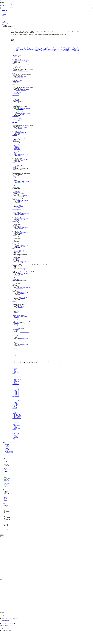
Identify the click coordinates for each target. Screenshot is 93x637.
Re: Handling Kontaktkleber (23, 127)
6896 (7, 486)
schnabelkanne (18, 282)
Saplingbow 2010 (17, 145)
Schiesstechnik (14, 225)
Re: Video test (21, 306)
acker (5, 479)
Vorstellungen (14, 270)
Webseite (13, 263)
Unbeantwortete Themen (16, 53)
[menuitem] (6, 12)
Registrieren (4, 22)
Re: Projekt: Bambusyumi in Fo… (24, 213)
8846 (9, 482)
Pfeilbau (13, 162)
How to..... (14, 172)
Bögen (13, 63)
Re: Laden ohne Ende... (22, 268)
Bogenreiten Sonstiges (15, 116)
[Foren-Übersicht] (3, 0)
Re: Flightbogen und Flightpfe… (24, 154)
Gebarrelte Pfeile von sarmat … (24, 71)
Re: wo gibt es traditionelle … (23, 195)
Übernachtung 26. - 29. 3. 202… (24, 245)
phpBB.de (11, 630)
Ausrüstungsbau (14, 124)
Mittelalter (14, 184)
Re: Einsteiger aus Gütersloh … (24, 273)
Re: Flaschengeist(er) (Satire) (23, 232)
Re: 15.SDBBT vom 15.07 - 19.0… (24, 261)
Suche (3, 20)
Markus (17, 233)
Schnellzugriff (4, 10)
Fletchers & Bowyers (15, 279)
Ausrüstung (16, 179)
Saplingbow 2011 (17, 146)
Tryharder (5, 497)
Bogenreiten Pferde (15, 105)
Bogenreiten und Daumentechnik (17, 92)
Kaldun (17, 228)
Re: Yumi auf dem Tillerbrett (23, 218)
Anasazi (17, 237)
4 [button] (14, 352)
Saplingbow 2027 (17, 152)
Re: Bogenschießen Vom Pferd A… (24, 108)
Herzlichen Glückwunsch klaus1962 (18, 327)
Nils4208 (5, 495)
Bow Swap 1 (16, 153)
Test (13, 303)
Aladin (5, 493)
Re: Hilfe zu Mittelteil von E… (24, 65)
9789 (8, 480)
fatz (4, 485)
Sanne (17, 206)
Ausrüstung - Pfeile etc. (16, 221)
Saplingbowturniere (17, 143)
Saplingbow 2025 (17, 150)
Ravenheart (17, 269)
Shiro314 (5, 500)
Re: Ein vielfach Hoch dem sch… (24, 297)
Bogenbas (17, 251)
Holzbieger (17, 133)
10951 (7, 479)
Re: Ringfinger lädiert (22, 76)
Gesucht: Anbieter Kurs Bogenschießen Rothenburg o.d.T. (21, 321)
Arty (4, 625)
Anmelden (4, 21)
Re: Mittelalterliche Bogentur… (24, 200)
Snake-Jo (17, 109)
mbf (16, 66)
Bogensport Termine (15, 258)
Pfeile (13, 68)
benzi (16, 119)
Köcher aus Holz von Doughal (24, 181)
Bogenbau (14, 140)
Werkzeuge (14, 167)
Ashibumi (17, 214)
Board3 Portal (6, 618)
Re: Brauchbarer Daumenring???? (24, 113)
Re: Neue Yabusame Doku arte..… (24, 118)
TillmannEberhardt (19, 61)
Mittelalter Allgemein (15, 187)
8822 (8, 483)
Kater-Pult (17, 98)
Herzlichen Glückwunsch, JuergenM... (18, 315)
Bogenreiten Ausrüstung (16, 110)
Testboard (14, 301)
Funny (13, 248)
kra (16, 223)
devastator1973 (18, 90)
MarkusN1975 (6, 498)
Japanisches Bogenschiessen (16, 209)
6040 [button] (15, 355)
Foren (3, 15)
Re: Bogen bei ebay (22, 250)
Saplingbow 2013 (17, 148)
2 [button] (14, 348)
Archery (13, 284)
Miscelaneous (14, 295)
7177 (6, 484)
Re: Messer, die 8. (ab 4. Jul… (23, 132)
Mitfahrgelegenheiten (15, 242)
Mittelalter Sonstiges (15, 203)
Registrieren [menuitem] (4, 18)
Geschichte (14, 235)
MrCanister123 (18, 138)
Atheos (17, 288)
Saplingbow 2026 (17, 151)
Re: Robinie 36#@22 (22, 137)
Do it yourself (14, 122)
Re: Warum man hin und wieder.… (24, 60)
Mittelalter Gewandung (16, 192)
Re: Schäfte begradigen (22, 164)
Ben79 (5, 496)
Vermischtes (14, 253)
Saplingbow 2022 (17, 149)
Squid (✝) (5, 480)
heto (16, 201)
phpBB (5, 623)
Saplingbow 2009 (17, 144)
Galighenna (6, 482)
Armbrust (13, 84)
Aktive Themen (23, 53)
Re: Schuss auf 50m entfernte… (24, 89)
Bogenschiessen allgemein (16, 55)
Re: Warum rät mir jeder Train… (24, 97)
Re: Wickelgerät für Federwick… (24, 170)
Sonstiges (15, 180)
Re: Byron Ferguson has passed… (24, 287)
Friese (17, 322)
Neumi (17, 155)
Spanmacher (18, 190)
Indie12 (17, 77)
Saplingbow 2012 (17, 147)
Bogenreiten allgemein (15, 95)
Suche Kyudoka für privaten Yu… (24, 227)
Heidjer (5, 486)
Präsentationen (14, 135)
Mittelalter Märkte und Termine (17, 197)
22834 (9, 478)
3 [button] (14, 350)
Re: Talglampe (21, 205)
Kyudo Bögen (14, 211)
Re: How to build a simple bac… (24, 292)
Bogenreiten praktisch (15, 100)
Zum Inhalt (2, 5)
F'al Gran (17, 256)
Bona (16, 274)
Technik (13, 73)
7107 (6, 485)
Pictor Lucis (17, 246)
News (15, 267)
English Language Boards (16, 276)
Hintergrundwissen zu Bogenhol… (24, 159)
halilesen (7, 625)
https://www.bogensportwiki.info (17, 80)
